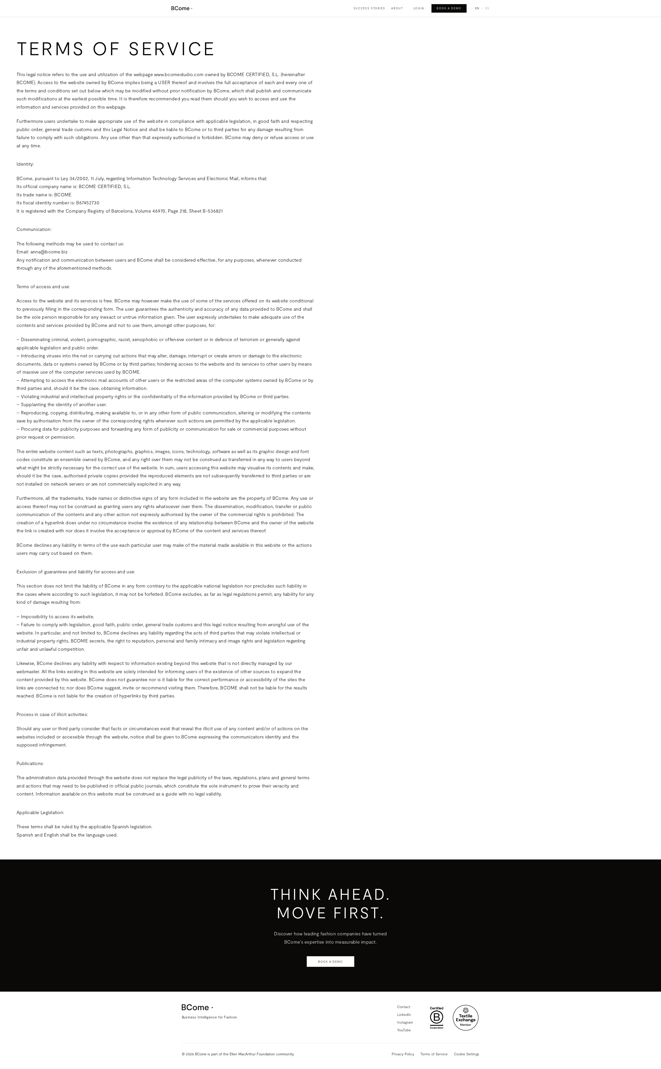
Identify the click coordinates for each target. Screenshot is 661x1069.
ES (487, 8)
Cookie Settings (466, 1054)
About (397, 8)
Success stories (369, 8)
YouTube (404, 1030)
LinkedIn (404, 1014)
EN (477, 8)
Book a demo (449, 8)
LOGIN (418, 8)
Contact (403, 1006)
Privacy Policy (403, 1054)
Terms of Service (434, 1054)
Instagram (405, 1022)
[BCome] (181, 8)
